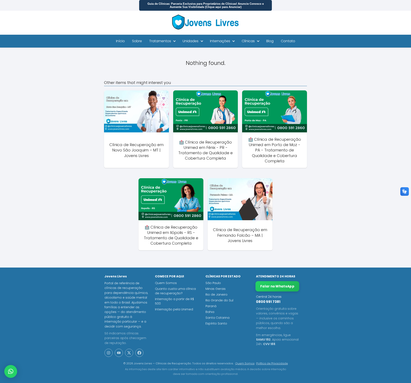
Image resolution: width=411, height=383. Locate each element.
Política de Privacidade (272, 363)
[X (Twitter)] (129, 353)
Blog (270, 41)
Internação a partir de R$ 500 (174, 301)
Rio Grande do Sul (219, 300)
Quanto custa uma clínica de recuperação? (175, 291)
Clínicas (248, 41)
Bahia (210, 312)
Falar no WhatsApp (277, 286)
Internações (220, 41)
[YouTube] (119, 353)
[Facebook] (139, 353)
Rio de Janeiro (217, 294)
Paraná (211, 306)
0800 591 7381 (268, 301)
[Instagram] (108, 353)
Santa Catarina (217, 318)
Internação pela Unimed (174, 309)
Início (120, 41)
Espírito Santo (216, 323)
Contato (288, 41)
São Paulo (213, 283)
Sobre (137, 41)
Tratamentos (160, 41)
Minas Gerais (216, 289)
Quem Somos (166, 283)
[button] (10, 371)
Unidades (190, 41)
